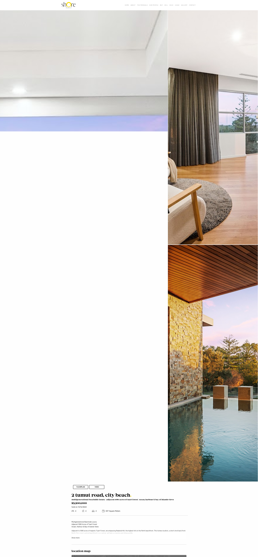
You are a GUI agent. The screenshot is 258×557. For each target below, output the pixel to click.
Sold (171, 5)
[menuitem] (127, 5)
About (133, 5)
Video (97, 487)
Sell (166, 5)
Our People (153, 5)
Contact (192, 5)
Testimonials (142, 5)
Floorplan (80, 487)
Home (127, 5)
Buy (161, 5)
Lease (177, 5)
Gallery (184, 5)
